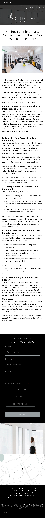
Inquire (22, 414)
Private (20, 397)
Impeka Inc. (36, 513)
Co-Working (20, 404)
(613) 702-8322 (36, 7)
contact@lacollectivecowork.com (22, 504)
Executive (20, 389)
